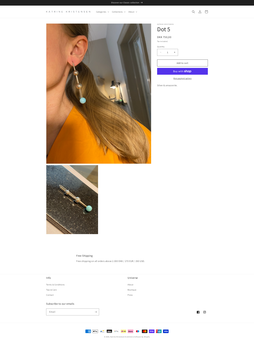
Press (130, 295)
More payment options (182, 78)
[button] (102, 12)
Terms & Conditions (55, 284)
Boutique (132, 289)
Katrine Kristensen (117, 337)
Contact (50, 295)
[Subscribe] (95, 311)
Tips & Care (51, 289)
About (130, 284)
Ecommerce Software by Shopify (137, 337)
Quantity (160, 46)
